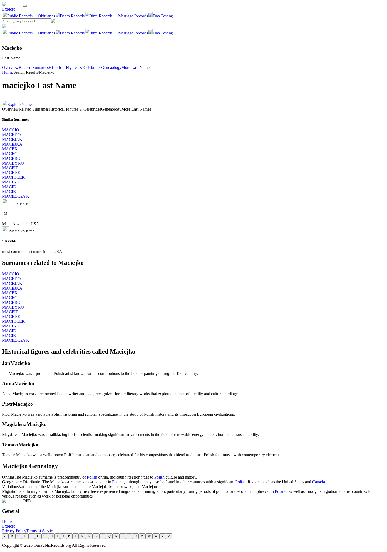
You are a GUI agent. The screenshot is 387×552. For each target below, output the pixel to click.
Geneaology (111, 67)
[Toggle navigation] (25, 6)
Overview (10, 67)
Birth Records (100, 16)
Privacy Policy (14, 531)
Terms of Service (40, 531)
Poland (118, 482)
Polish (92, 477)
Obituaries (46, 16)
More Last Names (136, 67)
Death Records (72, 16)
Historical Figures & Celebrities (75, 67)
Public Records (20, 16)
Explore (8, 9)
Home (7, 72)
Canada (318, 482)
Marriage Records (133, 16)
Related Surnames (34, 67)
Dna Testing (163, 16)
